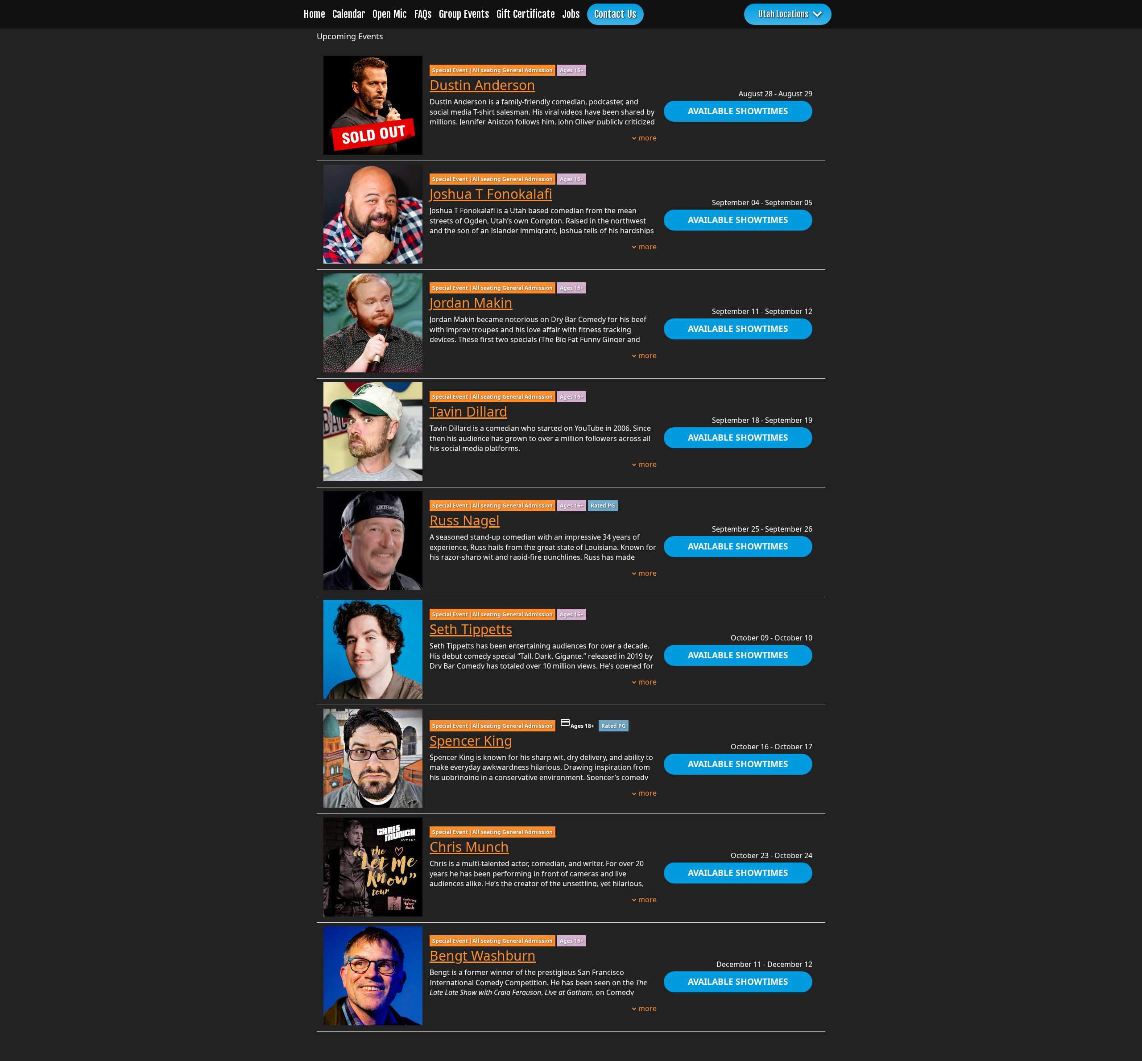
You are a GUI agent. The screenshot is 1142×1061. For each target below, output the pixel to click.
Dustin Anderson (482, 85)
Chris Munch (469, 847)
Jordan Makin (471, 302)
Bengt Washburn (483, 955)
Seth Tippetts (471, 629)
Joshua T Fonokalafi (491, 194)
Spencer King (471, 740)
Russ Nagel (465, 520)
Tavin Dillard (468, 411)
